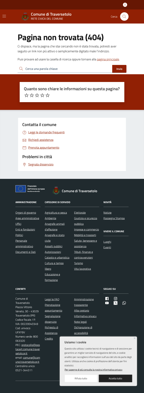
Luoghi (107, 242)
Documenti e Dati (25, 252)
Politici (19, 235)
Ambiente (50, 218)
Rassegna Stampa (114, 218)
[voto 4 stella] (42, 95)
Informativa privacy (85, 316)
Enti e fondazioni (25, 229)
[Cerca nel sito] (124, 16)
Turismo (78, 263)
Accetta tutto (115, 378)
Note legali (80, 322)
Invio (119, 69)
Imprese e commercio (86, 229)
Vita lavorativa (82, 269)
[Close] (134, 338)
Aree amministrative (27, 218)
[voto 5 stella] (47, 95)
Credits (49, 338)
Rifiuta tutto (81, 378)
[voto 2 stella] (31, 95)
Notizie (107, 212)
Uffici (18, 224)
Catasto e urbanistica (57, 257)
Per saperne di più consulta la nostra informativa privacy (93, 369)
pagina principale (108, 59)
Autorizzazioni (53, 252)
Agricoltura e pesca (56, 212)
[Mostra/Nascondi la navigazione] (4, 16)
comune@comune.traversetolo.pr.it (27, 359)
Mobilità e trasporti (85, 235)
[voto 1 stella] (26, 95)
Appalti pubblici (53, 246)
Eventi (107, 247)
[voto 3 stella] (37, 95)
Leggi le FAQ (52, 299)
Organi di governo (25, 212)
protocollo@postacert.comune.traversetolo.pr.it (27, 349)
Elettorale (80, 212)
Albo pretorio (81, 310)
